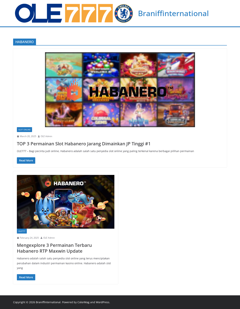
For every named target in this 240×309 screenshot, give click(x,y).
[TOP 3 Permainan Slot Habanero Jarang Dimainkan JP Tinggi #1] (120, 89)
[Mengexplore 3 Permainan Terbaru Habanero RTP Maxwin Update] (65, 202)
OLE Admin (46, 136)
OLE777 (21, 231)
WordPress (102, 302)
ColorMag (83, 302)
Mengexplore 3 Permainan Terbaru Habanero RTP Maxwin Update (54, 248)
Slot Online (24, 129)
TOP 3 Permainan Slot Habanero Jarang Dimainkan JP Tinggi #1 (84, 143)
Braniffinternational (173, 13)
